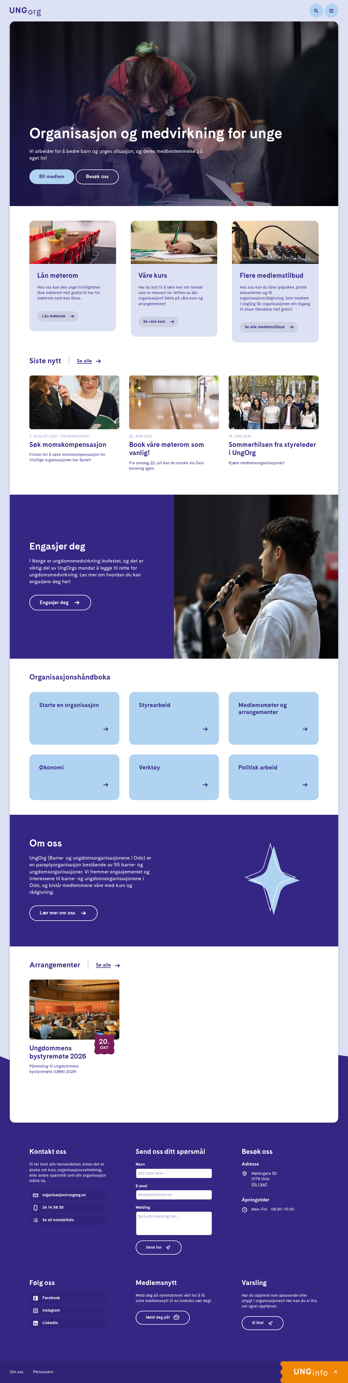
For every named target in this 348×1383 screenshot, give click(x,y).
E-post (141, 1186)
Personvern (43, 1372)
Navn (140, 1164)
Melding (143, 1207)
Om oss (16, 1372)
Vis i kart (259, 1184)
